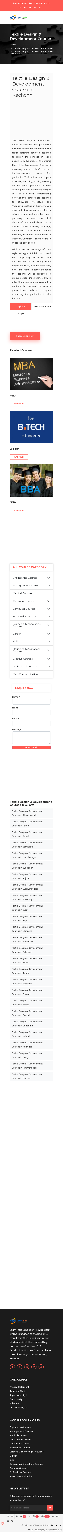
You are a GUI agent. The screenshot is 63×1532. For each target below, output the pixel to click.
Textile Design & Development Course (33, 48)
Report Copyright (18, 1395)
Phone (15, 718)
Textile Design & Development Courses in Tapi (27, 918)
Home (13, 44)
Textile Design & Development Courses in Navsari (27, 960)
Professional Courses (25, 666)
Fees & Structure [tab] (42, 306)
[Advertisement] (31, 118)
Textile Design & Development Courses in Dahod (27, 1013)
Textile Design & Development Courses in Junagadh (27, 865)
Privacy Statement (19, 1387)
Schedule (14, 1403)
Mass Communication (25, 674)
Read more (19, 403)
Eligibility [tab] (21, 306)
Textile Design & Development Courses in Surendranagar (27, 886)
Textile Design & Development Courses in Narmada (27, 1044)
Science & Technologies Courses (26, 625)
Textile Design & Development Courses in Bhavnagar (27, 897)
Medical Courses (22, 593)
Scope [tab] (21, 313)
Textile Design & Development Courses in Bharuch (27, 992)
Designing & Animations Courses (26, 650)
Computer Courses (24, 608)
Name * (16, 696)
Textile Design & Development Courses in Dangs (27, 1055)
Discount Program (19, 1407)
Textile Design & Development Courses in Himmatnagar (27, 1065)
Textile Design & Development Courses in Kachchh (27, 981)
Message (16, 729)
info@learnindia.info (40, 3)
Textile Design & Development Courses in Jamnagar (27, 844)
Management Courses (26, 585)
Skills (16, 641)
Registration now (24, 335)
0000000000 (21, 3)
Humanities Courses (24, 616)
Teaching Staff (17, 1391)
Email (15, 707)
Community (16, 1399)
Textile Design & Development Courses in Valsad (27, 1034)
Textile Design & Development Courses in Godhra (27, 1076)
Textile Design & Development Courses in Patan (27, 823)
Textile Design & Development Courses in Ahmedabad (27, 813)
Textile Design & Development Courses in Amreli (27, 834)
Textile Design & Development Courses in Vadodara (27, 1023)
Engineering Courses (25, 577)
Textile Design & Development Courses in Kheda (27, 1002)
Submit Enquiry (31, 747)
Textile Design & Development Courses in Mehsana (27, 928)
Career (17, 633)
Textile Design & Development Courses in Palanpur (27, 949)
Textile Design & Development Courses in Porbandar (27, 939)
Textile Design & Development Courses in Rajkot (27, 876)
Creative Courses (23, 658)
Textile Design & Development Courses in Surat (27, 907)
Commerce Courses (24, 601)
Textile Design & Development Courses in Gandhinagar (27, 855)
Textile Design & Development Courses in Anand (27, 971)
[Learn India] (18, 17)
